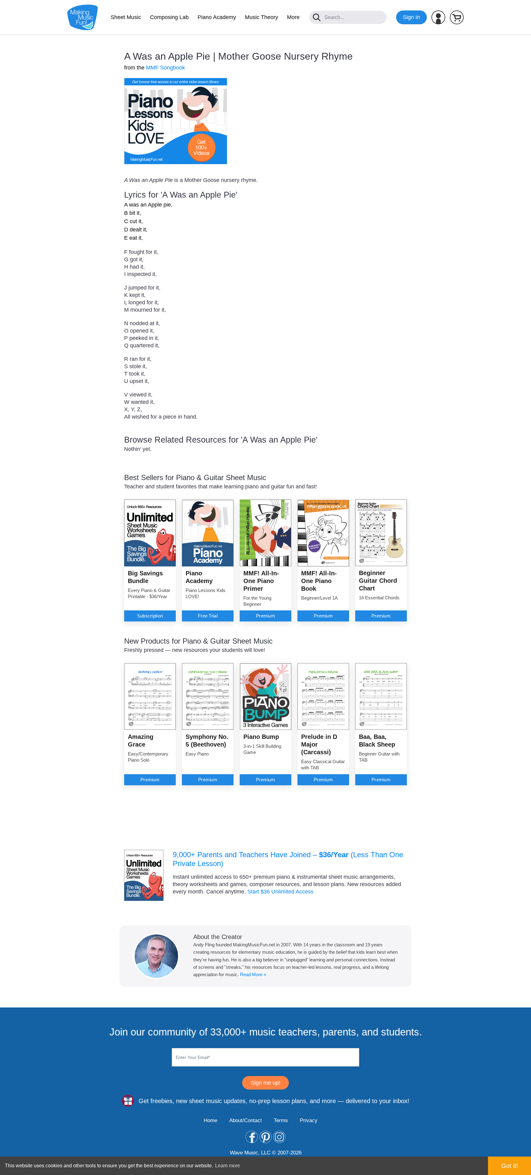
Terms (281, 1120)
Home (210, 1120)
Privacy (308, 1120)
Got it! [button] (509, 1165)
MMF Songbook (165, 68)
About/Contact (245, 1120)
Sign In (411, 17)
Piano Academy (217, 17)
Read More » (253, 974)
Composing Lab (169, 17)
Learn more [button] (227, 1165)
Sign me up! (265, 1083)
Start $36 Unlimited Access (280, 892)
